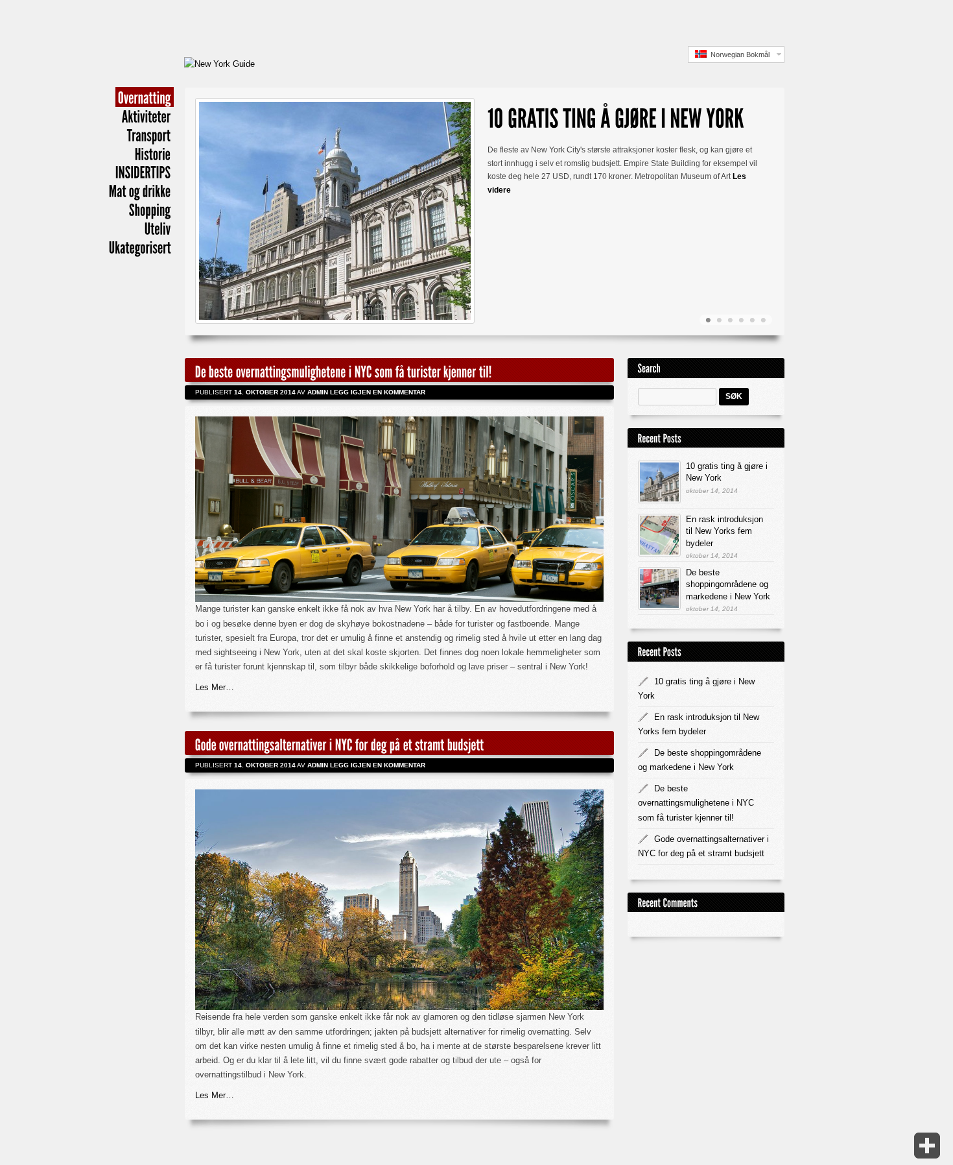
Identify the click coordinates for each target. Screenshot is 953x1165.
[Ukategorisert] (140, 247)
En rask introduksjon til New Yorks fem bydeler (724, 530)
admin (317, 392)
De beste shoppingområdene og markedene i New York (728, 584)
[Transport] (149, 135)
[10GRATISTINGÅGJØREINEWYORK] (616, 115)
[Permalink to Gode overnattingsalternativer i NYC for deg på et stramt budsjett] (339, 743)
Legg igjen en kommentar (379, 392)
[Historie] (153, 153)
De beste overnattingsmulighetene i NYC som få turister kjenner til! (696, 803)
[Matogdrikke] (140, 190)
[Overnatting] (144, 97)
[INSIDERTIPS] (143, 172)
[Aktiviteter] (146, 116)
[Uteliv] (158, 228)
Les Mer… (214, 687)
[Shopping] (150, 209)
